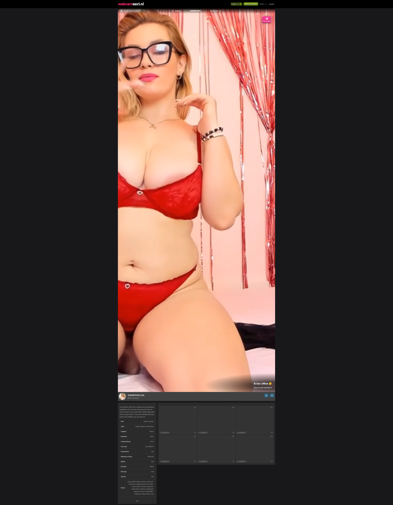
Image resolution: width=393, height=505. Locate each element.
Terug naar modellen (132, 11)
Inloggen (271, 4)
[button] (263, 4)
